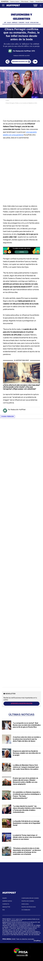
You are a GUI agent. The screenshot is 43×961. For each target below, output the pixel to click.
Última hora (35, 5)
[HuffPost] (9, 892)
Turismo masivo (14, 1)
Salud (9, 22)
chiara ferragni (7, 416)
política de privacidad (29, 907)
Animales (14, 22)
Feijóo (32, 1)
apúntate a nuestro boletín (21, 703)
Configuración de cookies (30, 898)
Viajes (27, 22)
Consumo (21, 22)
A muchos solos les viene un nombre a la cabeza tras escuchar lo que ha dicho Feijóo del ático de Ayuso (27, 739)
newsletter (6, 907)
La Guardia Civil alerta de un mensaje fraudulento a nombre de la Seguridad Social (26, 823)
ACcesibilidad (26, 909)
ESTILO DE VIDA (34, 22)
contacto (5, 904)
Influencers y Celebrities (21, 16)
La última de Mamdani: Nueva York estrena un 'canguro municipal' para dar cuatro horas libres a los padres (26, 767)
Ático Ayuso (24, 1)
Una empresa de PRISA (21, 950)
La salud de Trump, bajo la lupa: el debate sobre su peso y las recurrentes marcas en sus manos (27, 837)
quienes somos (7, 901)
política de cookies (28, 901)
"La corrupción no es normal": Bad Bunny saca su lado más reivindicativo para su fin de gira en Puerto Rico (27, 725)
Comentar (21, 251)
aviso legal (25, 904)
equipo (4, 898)
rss (3, 909)
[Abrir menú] (3, 5)
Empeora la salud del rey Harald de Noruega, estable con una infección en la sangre (26, 753)
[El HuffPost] (13, 5)
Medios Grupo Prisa (21, 955)
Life (5, 22)
